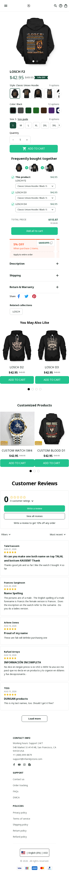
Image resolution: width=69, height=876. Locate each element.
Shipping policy (20, 824)
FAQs (15, 791)
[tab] (33, 61)
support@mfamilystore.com (27, 758)
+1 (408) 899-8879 (22, 754)
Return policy (19, 830)
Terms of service (21, 818)
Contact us (18, 779)
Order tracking (20, 785)
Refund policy (20, 836)
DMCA (16, 797)
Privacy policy (20, 812)
